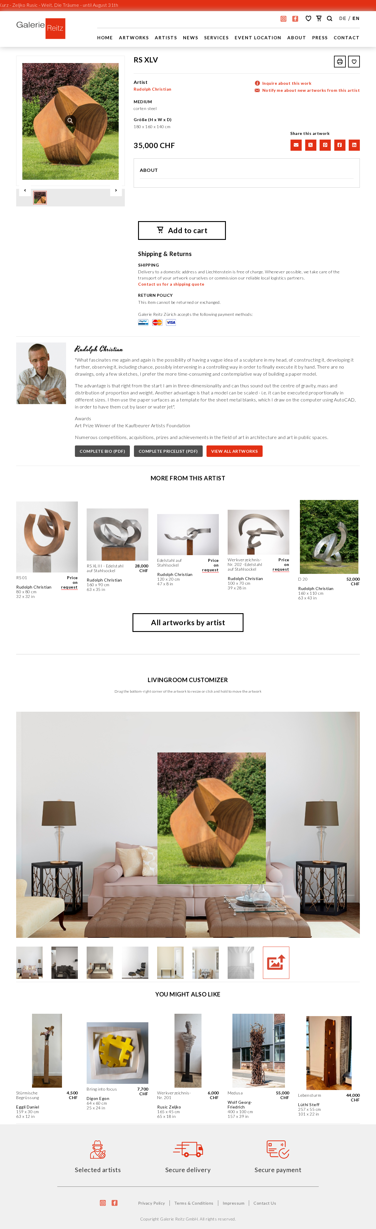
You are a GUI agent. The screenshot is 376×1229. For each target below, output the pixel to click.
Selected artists (98, 1169)
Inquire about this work (287, 83)
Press (320, 37)
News (190, 37)
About (296, 37)
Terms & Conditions (194, 1203)
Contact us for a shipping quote (171, 284)
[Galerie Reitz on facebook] (295, 19)
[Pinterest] (324, 145)
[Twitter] (310, 145)
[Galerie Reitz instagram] (283, 19)
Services (216, 37)
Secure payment (278, 1169)
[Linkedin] (353, 145)
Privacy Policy (151, 1203)
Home (105, 37)
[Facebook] (339, 145)
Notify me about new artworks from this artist (311, 90)
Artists (166, 37)
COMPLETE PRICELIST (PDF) (168, 451)
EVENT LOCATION (258, 37)
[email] (295, 145)
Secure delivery (188, 1169)
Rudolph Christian (153, 89)
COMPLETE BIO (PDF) (102, 451)
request (69, 586)
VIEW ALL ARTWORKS (234, 451)
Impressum (234, 1203)
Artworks (134, 37)
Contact (347, 37)
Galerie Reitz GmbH (179, 1218)
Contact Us (265, 1203)
